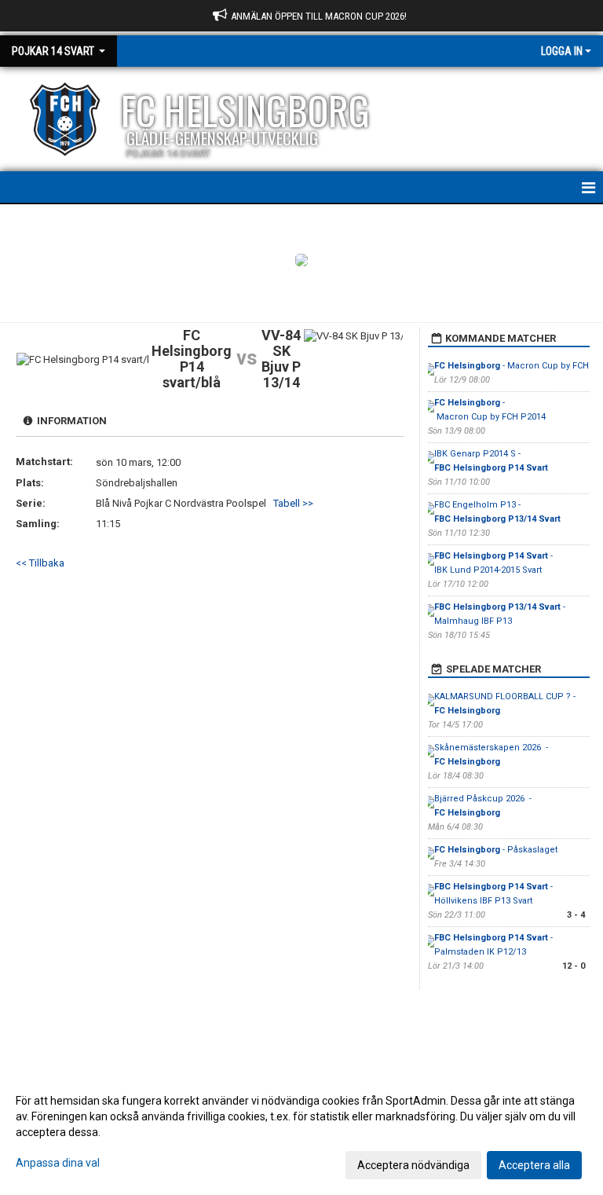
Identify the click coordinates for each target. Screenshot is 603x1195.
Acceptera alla (534, 1165)
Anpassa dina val (58, 1163)
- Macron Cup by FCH (511, 366)
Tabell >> (293, 503)
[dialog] (301, 1132)
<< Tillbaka (40, 563)
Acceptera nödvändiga (413, 1165)
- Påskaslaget (495, 850)
